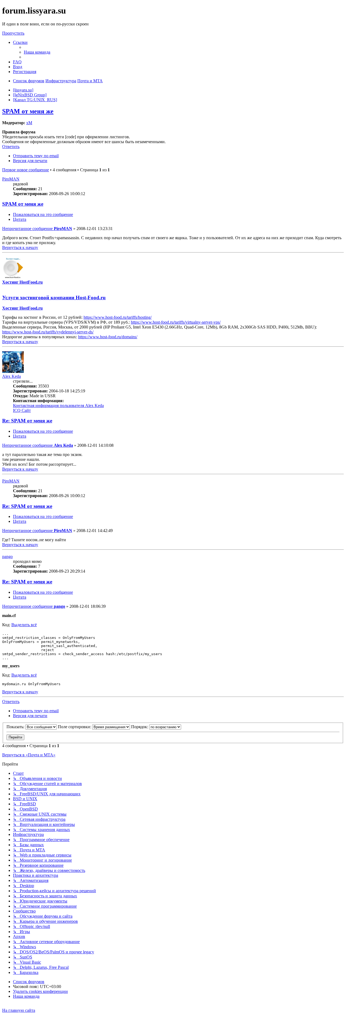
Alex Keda (11, 376)
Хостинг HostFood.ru (22, 282)
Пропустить (13, 33)
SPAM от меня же (28, 111)
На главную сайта (18, 1010)
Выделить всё (24, 624)
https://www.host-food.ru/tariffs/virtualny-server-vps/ (176, 322)
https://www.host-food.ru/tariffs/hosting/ (118, 317)
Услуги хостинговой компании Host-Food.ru (54, 297)
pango (7, 556)
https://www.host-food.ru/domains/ (107, 336)
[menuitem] (37, 52)
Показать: (15, 726)
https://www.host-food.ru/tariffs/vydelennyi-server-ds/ (48, 332)
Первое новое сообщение (25, 170)
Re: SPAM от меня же (27, 421)
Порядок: (140, 726)
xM (29, 122)
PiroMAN (10, 179)
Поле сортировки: (75, 726)
